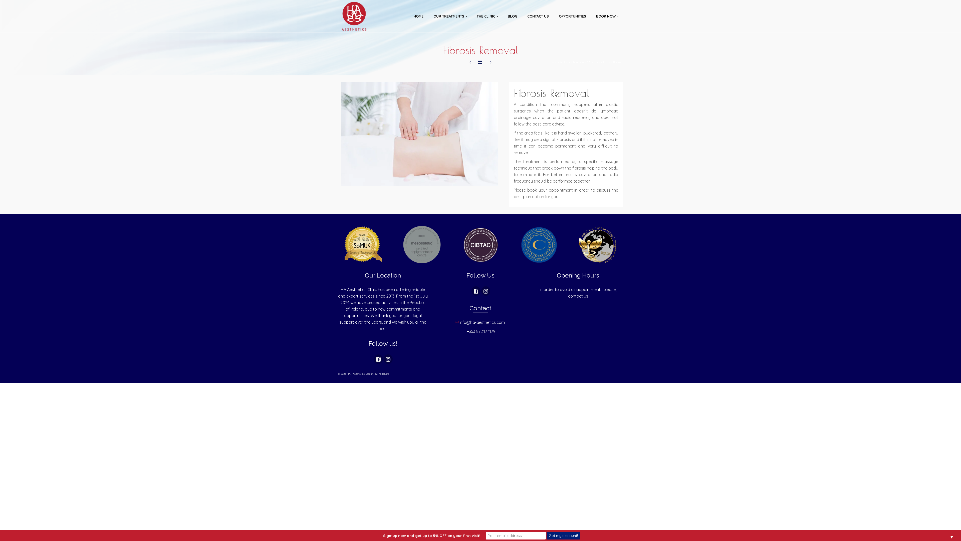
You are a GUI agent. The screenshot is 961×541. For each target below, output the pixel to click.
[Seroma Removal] (470, 62)
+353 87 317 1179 (481, 331)
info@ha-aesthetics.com (482, 322)
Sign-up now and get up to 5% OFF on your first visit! (431, 535)
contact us (578, 296)
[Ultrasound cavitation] (490, 62)
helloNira (383, 373)
